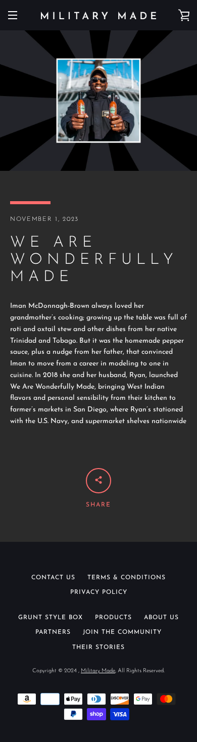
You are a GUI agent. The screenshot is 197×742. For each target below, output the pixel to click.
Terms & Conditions (126, 578)
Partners (53, 632)
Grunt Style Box (50, 618)
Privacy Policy (98, 592)
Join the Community (122, 632)
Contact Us (53, 578)
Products (113, 618)
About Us (161, 618)
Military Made (98, 671)
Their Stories (98, 647)
